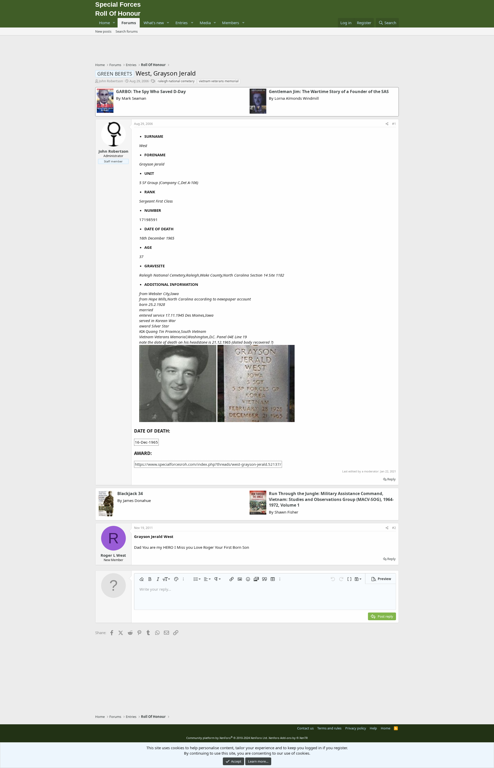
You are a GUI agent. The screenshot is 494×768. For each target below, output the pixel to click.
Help (373, 728)
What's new (154, 22)
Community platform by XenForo (227, 738)
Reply (391, 479)
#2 (394, 528)
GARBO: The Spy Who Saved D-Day (151, 91)
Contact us (305, 728)
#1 (394, 124)
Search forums (127, 31)
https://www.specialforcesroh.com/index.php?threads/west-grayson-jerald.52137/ (208, 464)
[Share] (387, 124)
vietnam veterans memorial (219, 81)
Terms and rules (329, 728)
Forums (128, 22)
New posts (103, 31)
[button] (114, 23)
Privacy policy (355, 728)
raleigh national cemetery (176, 81)
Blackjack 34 (130, 493)
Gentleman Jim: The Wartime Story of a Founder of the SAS (329, 91)
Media (205, 22)
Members (230, 22)
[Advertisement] (247, 49)
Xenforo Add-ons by (288, 738)
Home (104, 22)
